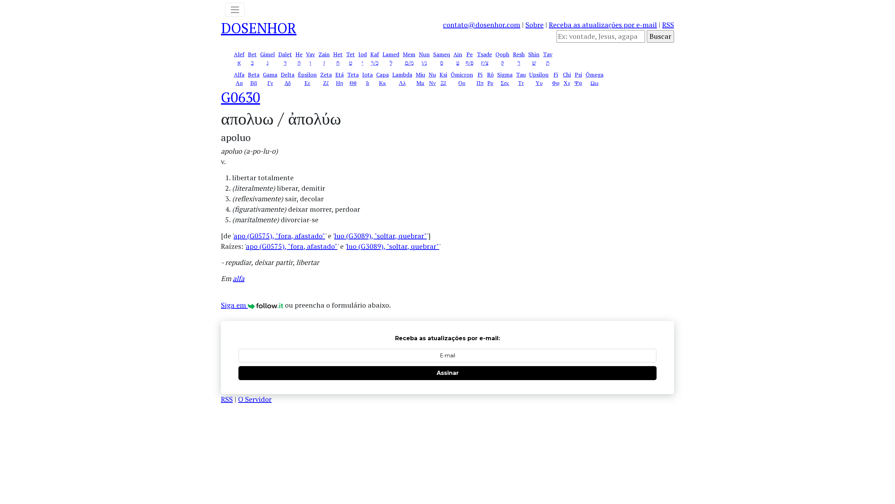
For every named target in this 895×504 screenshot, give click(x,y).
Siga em (234, 305)
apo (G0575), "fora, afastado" (279, 235)
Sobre (534, 24)
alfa (238, 278)
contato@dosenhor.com (481, 24)
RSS (668, 24)
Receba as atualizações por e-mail (603, 24)
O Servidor (255, 399)
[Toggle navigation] (235, 10)
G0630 (240, 97)
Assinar (448, 373)
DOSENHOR (258, 28)
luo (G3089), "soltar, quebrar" (380, 235)
